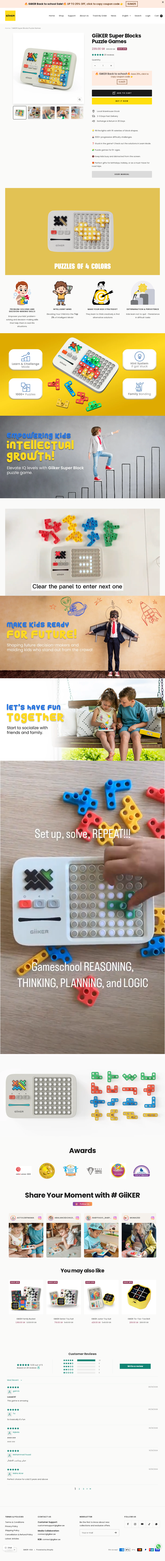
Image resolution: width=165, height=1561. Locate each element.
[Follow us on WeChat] (156, 1524)
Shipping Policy (12, 1530)
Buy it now (122, 101)
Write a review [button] (135, 1366)
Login (148, 15)
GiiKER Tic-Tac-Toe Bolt (139, 1318)
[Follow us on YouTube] (142, 1524)
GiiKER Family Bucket (26, 1318)
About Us (84, 15)
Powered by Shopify (44, 1549)
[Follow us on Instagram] (135, 1524)
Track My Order (100, 15)
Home (52, 15)
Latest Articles (12, 1538)
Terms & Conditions (14, 1522)
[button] (98, 54)
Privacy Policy (11, 1526)
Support (72, 15)
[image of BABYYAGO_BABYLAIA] (101, 1240)
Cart (158, 15)
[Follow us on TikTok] (149, 1524)
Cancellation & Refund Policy (19, 1534)
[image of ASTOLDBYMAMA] (26, 1240)
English (125, 15)
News (113, 15)
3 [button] (83, 1489)
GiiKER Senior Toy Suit (64, 1318)
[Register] (115, 1533)
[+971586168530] (158, 1546)
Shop (61, 15)
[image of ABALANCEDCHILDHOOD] (63, 1240)
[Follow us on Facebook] (127, 1524)
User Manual (122, 174)
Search (138, 15)
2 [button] (79, 1489)
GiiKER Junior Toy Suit (101, 1318)
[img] (13, 1387)
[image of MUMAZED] (139, 1240)
